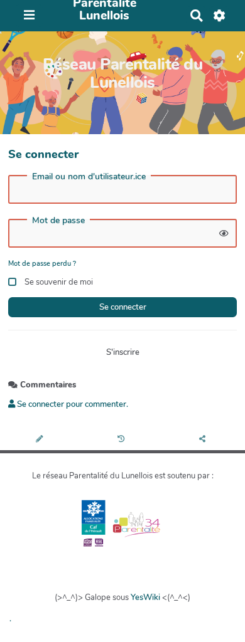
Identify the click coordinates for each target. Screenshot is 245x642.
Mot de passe (58, 220)
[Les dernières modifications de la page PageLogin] (123, 440)
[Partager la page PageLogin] (204, 440)
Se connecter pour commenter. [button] (71, 404)
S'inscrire (122, 352)
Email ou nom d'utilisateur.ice (89, 176)
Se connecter (122, 307)
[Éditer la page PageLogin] (40, 440)
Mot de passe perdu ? (42, 263)
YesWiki (145, 597)
